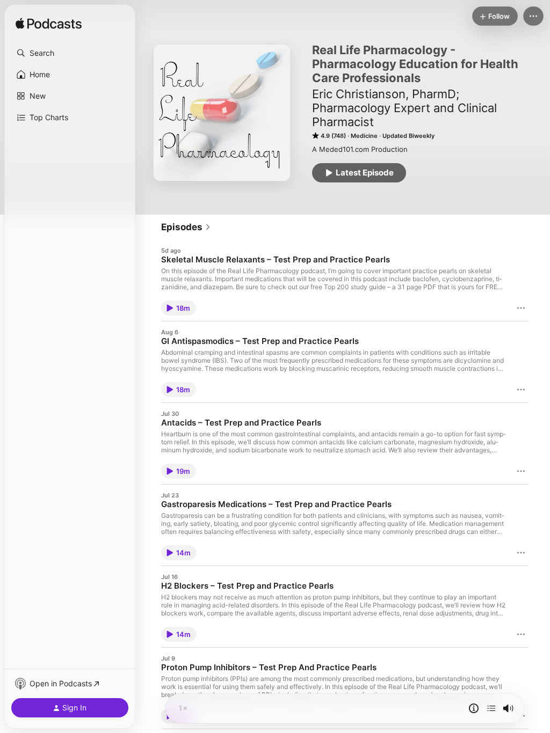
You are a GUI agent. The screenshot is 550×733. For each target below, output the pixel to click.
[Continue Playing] (491, 708)
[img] (49, 24)
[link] (186, 227)
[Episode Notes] (473, 708)
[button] (70, 53)
